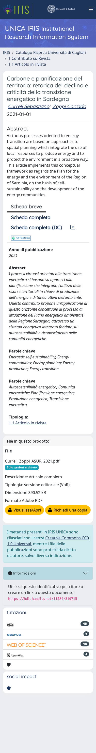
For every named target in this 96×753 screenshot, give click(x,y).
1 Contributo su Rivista (29, 58)
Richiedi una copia (69, 510)
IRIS (6, 52)
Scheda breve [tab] (26, 206)
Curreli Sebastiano (28, 106)
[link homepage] (18, 9)
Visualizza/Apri (26, 510)
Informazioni (24, 573)
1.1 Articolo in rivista (27, 64)
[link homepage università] (61, 9)
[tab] (73, 227)
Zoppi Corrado (69, 106)
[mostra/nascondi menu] (91, 9)
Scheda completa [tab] (30, 217)
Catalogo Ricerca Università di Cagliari (51, 52)
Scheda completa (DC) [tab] (36, 227)
